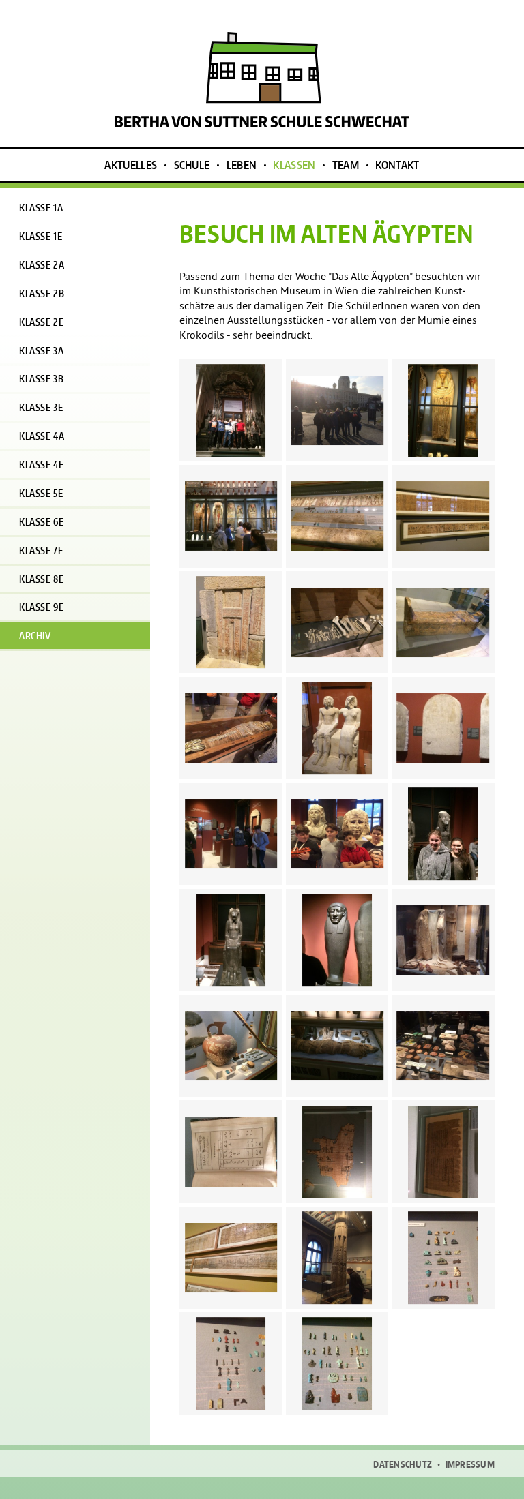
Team (345, 165)
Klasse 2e (41, 322)
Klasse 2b (41, 293)
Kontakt (397, 165)
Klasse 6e (41, 522)
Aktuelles (130, 165)
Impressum (470, 1464)
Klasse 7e (41, 550)
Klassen (294, 165)
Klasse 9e (41, 607)
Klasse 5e (41, 493)
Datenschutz (402, 1464)
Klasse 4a (41, 436)
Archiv (34, 635)
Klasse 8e (41, 579)
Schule (192, 165)
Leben (242, 165)
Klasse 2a (41, 265)
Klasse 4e (41, 464)
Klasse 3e (41, 407)
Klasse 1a (41, 207)
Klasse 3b (41, 378)
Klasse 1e (40, 236)
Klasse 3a (41, 351)
